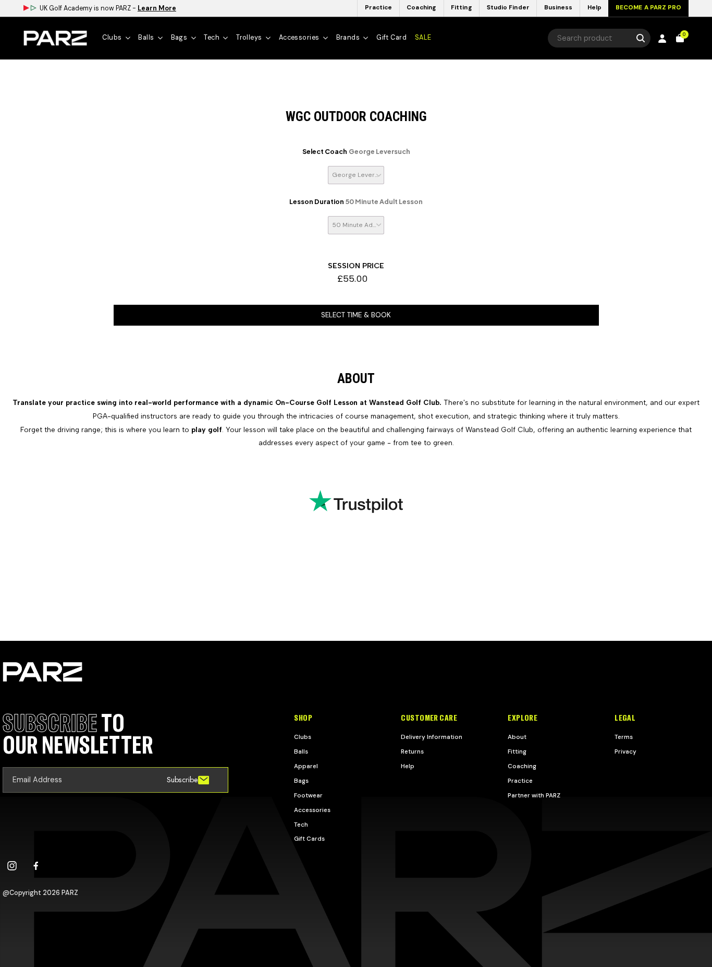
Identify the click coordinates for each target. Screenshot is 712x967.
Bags (301, 781)
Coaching (522, 766)
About (517, 737)
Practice (520, 781)
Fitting (517, 751)
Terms (624, 737)
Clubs (302, 737)
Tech (301, 824)
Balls (301, 751)
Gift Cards (309, 838)
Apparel (306, 766)
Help (407, 766)
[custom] (12, 865)
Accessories (312, 810)
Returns (412, 751)
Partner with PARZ (534, 795)
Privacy (625, 751)
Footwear (308, 795)
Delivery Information (431, 737)
